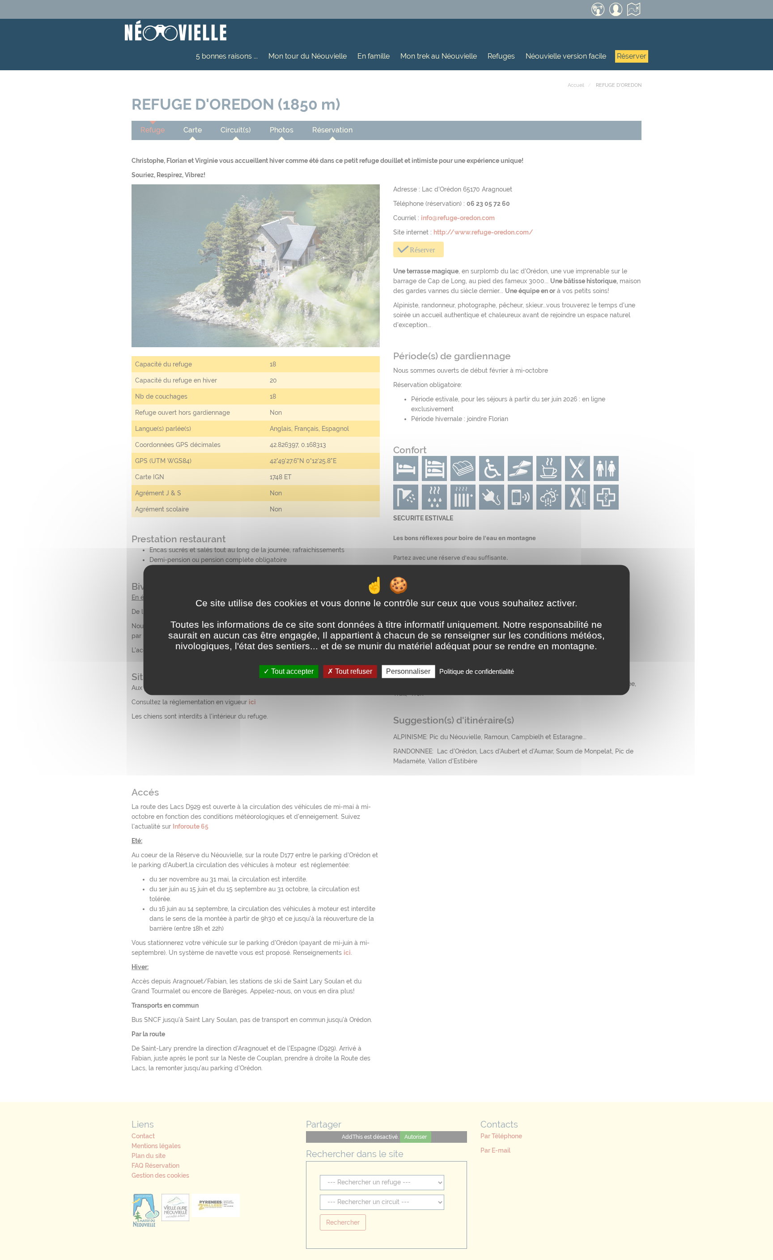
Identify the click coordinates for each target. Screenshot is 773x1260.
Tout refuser (352, 671)
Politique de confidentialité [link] (476, 671)
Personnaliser (408, 671)
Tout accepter (291, 671)
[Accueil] (175, 31)
